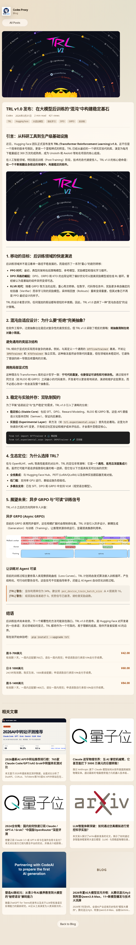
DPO (62, 121)
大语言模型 (38, 121)
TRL (9, 121)
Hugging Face (22, 121)
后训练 (82, 121)
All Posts (15, 23)
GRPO (71, 121)
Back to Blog (68, 924)
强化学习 (52, 121)
